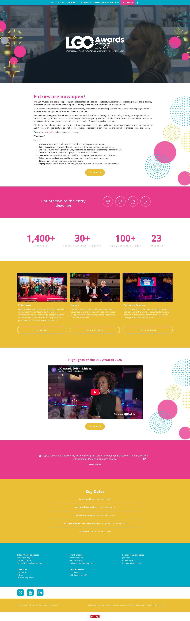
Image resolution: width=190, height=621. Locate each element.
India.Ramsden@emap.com (82, 563)
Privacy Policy (54, 605)
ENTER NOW (127, 2)
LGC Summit (75, 572)
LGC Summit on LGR (78, 575)
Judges (20, 575)
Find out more (95, 330)
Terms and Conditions (39, 605)
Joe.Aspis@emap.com (131, 563)
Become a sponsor (25, 577)
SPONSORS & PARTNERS (105, 2)
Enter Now (42, 330)
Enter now (21, 572)
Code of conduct (23, 605)
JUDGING (72, 2)
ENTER (60, 2)
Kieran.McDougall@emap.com (30, 563)
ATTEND (85, 2)
